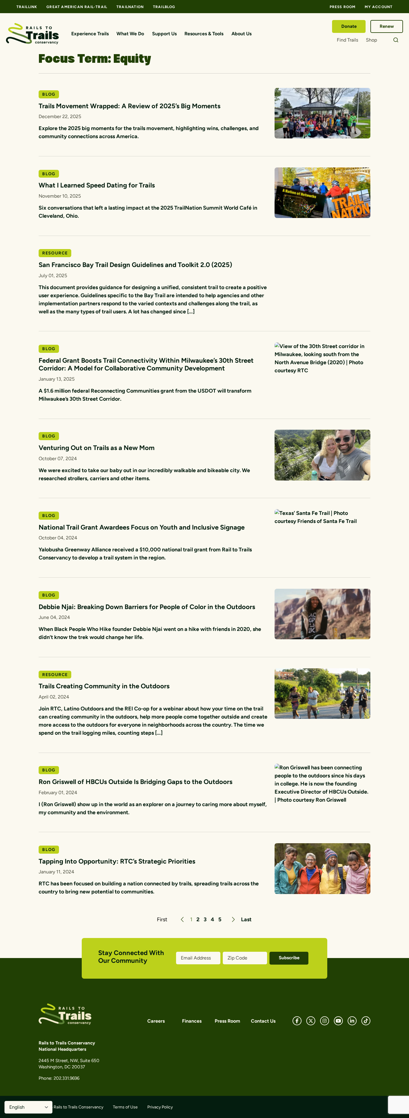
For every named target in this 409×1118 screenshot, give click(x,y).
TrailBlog (164, 7)
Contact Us (263, 1021)
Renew (387, 26)
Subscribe (289, 957)
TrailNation (130, 7)
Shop (371, 40)
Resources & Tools (203, 33)
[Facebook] (297, 1020)
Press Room (343, 7)
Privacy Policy (160, 1107)
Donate (349, 26)
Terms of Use (125, 1107)
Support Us (164, 33)
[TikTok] (365, 1020)
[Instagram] (324, 1020)
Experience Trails (90, 33)
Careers (156, 1021)
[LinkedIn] (352, 1020)
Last (246, 919)
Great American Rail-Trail (76, 7)
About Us (241, 33)
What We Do (130, 33)
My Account (379, 7)
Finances (192, 1021)
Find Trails (347, 40)
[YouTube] (338, 1020)
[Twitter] (310, 1020)
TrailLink (26, 7)
